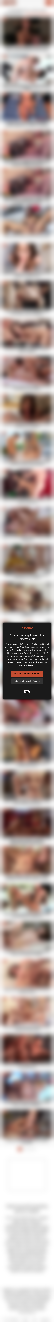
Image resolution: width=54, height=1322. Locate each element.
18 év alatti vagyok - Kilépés (27, 681)
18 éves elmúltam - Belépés (27, 674)
